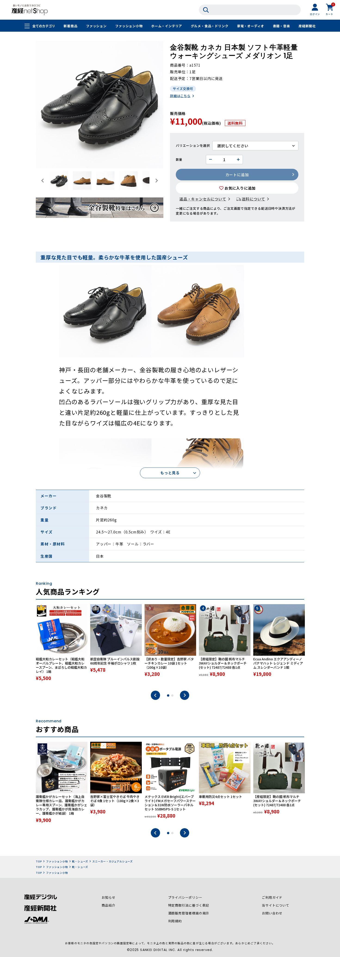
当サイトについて (275, 905)
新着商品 (70, 26)
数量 (179, 159)
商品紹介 (108, 905)
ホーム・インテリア (166, 26)
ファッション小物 (128, 26)
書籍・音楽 (281, 26)
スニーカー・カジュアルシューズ (112, 861)
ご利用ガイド (272, 897)
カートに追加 (237, 174)
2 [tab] (172, 695)
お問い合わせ (272, 913)
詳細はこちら (180, 95)
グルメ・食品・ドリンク (210, 26)
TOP (39, 861)
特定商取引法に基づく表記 (188, 905)
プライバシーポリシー (185, 897)
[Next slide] (156, 180)
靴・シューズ (80, 861)
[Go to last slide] (42, 180)
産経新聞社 (307, 26)
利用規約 (175, 921)
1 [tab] (168, 695)
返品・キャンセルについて (202, 199)
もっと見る (170, 472)
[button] (59, 180)
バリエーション (188, 145)
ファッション (96, 26)
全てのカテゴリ (43, 26)
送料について (253, 199)
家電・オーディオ (250, 26)
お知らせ (108, 897)
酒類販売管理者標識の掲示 (188, 913)
